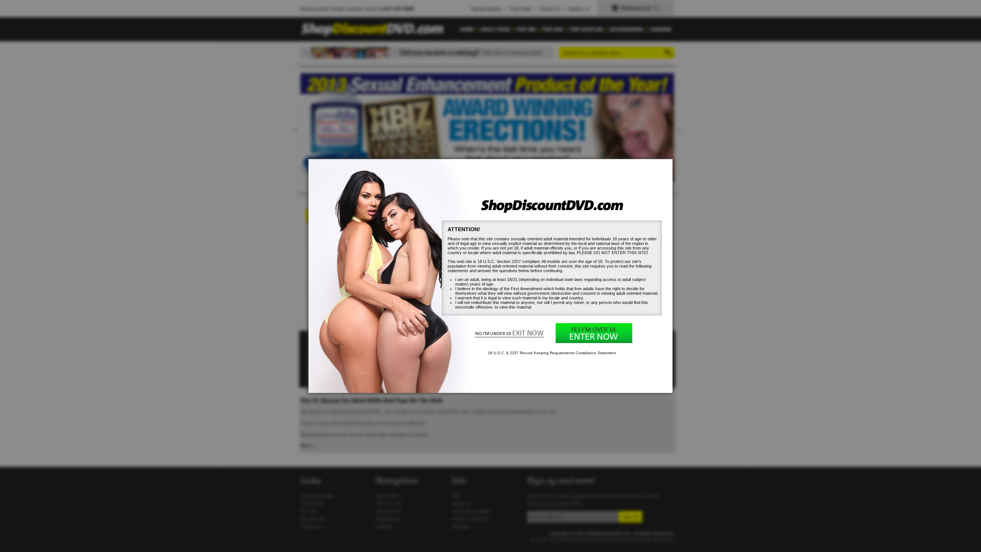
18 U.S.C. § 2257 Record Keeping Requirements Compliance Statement (552, 353)
